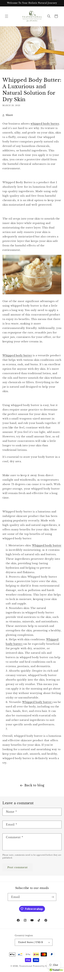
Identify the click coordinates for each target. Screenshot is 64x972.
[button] (6, 16)
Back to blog (34, 785)
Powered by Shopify (43, 966)
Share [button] (9, 115)
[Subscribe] (52, 897)
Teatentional (25, 966)
